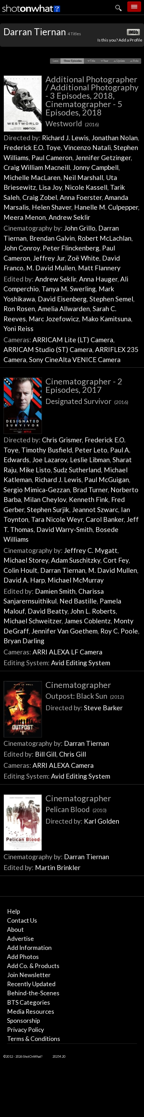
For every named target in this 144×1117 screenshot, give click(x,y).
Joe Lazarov (49, 460)
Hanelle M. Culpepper (106, 207)
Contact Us (22, 920)
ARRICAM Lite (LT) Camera (73, 340)
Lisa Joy (50, 187)
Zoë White (83, 258)
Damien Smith (55, 591)
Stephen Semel (111, 299)
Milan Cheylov (45, 499)
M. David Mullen (50, 268)
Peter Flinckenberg (71, 248)
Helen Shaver (51, 207)
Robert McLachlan (104, 238)
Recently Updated (31, 984)
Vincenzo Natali (87, 147)
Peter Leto (91, 450)
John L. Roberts (93, 611)
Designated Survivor (86, 401)
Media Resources (30, 1011)
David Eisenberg (62, 299)
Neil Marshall (83, 177)
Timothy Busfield (46, 450)
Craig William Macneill (36, 167)
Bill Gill (45, 754)
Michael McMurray (76, 580)
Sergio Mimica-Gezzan (36, 490)
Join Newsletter (29, 975)
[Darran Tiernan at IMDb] (134, 32)
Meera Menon (24, 217)
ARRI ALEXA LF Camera (67, 652)
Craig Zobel (39, 197)
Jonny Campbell (95, 167)
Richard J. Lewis (65, 138)
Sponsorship (23, 1020)
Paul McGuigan (106, 479)
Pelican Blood (76, 809)
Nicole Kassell (86, 187)
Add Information (29, 947)
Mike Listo (35, 470)
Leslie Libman (90, 460)
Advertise (20, 938)
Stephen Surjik (48, 509)
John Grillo (79, 228)
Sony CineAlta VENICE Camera (75, 359)
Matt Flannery (99, 268)
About (15, 929)
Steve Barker (103, 708)
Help (13, 911)
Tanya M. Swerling (69, 289)
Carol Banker (105, 519)
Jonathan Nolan (115, 138)
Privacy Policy (25, 1029)
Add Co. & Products (33, 965)
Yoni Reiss (18, 328)
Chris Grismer (62, 440)
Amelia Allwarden (64, 309)
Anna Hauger (98, 279)
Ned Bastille (78, 601)
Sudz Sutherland (77, 470)
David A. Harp (24, 580)
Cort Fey (116, 560)
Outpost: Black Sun (84, 695)
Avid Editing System (80, 663)
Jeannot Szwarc (95, 509)
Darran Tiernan (62, 570)
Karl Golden (101, 821)
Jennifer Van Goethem (64, 631)
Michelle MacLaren (31, 177)
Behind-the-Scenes (33, 993)
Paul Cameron (51, 157)
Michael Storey (25, 560)
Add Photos (23, 956)
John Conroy (21, 248)
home (91, 22)
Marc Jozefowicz (54, 319)
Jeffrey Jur (49, 258)
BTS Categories (28, 1002)
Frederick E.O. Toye (32, 147)
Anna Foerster (81, 197)
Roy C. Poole (119, 631)
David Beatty (47, 611)
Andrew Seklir (69, 217)
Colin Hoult (20, 570)
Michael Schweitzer (32, 621)
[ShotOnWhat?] (31, 12)
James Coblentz (87, 621)
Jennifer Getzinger (103, 157)
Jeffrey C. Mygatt (90, 550)
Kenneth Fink (88, 499)
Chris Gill (72, 754)
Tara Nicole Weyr (57, 519)
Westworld (72, 123)
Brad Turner (90, 490)
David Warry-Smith (64, 529)
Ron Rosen (19, 309)
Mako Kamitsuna (106, 319)
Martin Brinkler (57, 867)
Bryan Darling (23, 641)
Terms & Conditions (33, 1038)
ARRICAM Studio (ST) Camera (47, 349)
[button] (56, 61)
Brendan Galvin (52, 238)
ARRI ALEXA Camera (63, 765)
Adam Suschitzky (75, 560)
